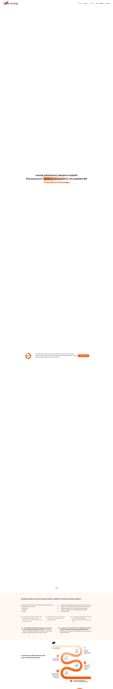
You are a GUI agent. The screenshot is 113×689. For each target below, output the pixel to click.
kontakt (107, 3)
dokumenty (101, 3)
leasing (79, 3)
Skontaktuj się (83, 355)
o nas (92, 3)
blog (97, 3)
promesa (86, 3)
